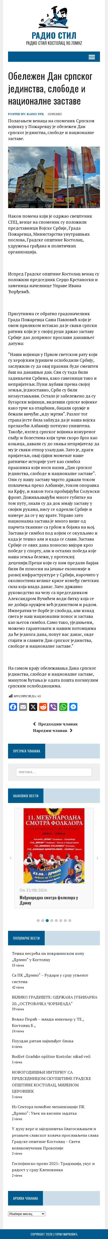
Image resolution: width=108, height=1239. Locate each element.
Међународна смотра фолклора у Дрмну (49, 900)
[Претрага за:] (54, 771)
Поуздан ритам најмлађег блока (42, 1041)
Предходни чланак (58, 724)
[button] (38, 920)
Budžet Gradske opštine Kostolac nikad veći (51, 1056)
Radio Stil (35, 114)
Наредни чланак (50, 730)
